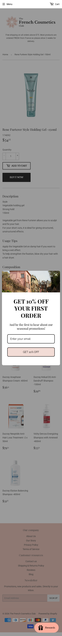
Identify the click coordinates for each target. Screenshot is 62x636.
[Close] (56, 275)
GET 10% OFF (31, 352)
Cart (57, 4)
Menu (9, 4)
